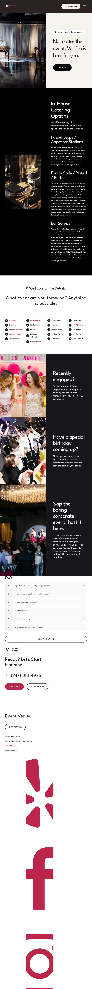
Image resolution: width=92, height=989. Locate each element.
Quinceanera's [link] (35, 320)
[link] (11, 6)
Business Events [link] (15, 334)
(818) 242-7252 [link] (10, 746)
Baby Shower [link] (14, 339)
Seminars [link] (55, 325)
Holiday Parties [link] (35, 341)
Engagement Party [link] (16, 329)
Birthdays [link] (12, 325)
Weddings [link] (12, 320)
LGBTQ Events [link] (78, 325)
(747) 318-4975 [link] (23, 675)
